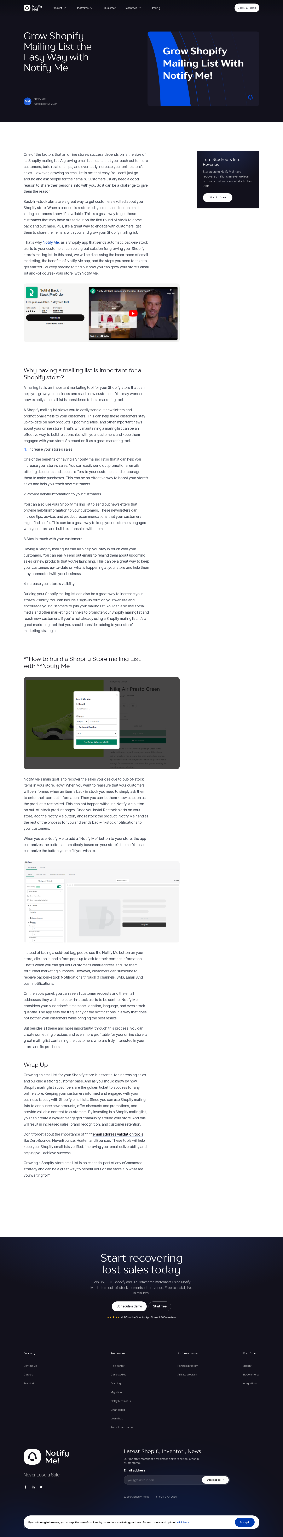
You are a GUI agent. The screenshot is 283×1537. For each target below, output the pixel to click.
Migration (116, 1392)
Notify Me (51, 242)
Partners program (188, 1365)
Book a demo (247, 7)
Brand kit (29, 1383)
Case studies (118, 1374)
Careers (28, 1374)
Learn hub (117, 1418)
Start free (217, 197)
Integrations (250, 1383)
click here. (183, 1522)
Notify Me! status (121, 1401)
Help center (117, 1365)
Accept (245, 1522)
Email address (135, 1470)
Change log (118, 1409)
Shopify (247, 1365)
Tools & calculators (122, 1427)
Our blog (116, 1383)
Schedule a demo (129, 1306)
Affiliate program (187, 1374)
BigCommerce (251, 1374)
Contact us (30, 1365)
